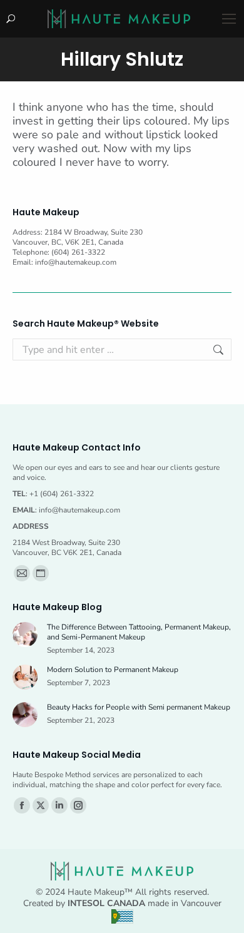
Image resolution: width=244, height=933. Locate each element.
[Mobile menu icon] (229, 19)
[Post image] (25, 634)
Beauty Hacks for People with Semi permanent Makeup (138, 707)
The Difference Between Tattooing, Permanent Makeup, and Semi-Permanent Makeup (139, 632)
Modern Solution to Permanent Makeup (112, 670)
